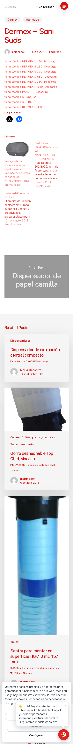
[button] (64, 7)
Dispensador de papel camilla (36, 276)
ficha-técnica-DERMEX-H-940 (23, 86)
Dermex (12, 19)
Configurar (36, 735)
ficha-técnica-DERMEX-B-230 (23, 66)
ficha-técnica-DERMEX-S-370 (23, 71)
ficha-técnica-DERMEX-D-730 (23, 81)
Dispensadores (20, 340)
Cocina (15, 437)
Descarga (50, 61)
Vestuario (26, 444)
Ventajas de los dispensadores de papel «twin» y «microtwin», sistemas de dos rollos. (17, 169)
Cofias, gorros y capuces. (39, 437)
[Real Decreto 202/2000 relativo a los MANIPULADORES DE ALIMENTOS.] (50, 164)
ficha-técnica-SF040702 (20, 101)
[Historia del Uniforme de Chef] (19, 208)
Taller (14, 444)
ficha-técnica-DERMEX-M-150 (23, 61)
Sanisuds (32, 19)
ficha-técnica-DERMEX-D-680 (23, 76)
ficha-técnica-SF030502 (20, 96)
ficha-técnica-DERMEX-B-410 (23, 107)
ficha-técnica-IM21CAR (18, 91)
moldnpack (18, 51)
